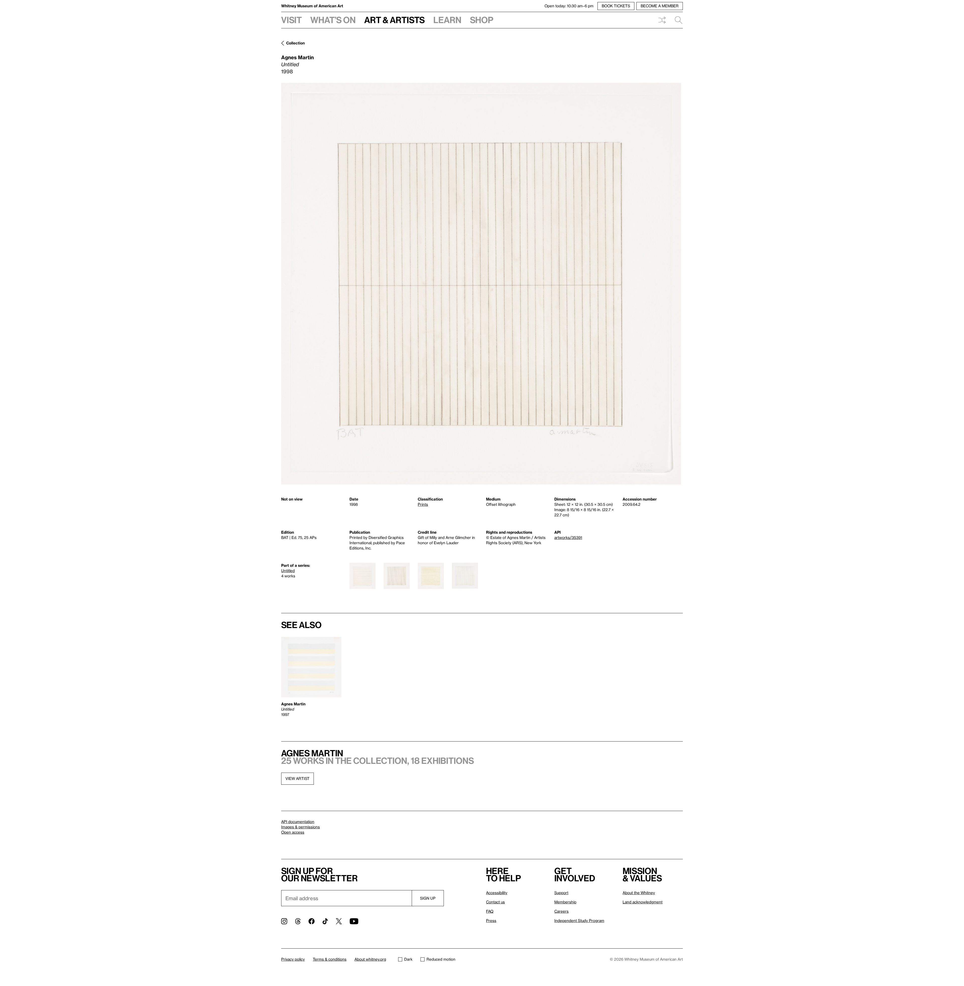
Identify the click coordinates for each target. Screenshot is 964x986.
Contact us (495, 902)
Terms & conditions (329, 959)
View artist (297, 778)
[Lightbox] (481, 283)
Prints (423, 504)
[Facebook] (312, 921)
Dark (408, 959)
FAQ (489, 911)
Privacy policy (293, 959)
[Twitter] (339, 921)
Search (676, 20)
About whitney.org (370, 959)
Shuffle (662, 20)
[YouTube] (354, 921)
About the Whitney (639, 892)
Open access (292, 832)
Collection (295, 43)
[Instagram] (284, 921)
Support (561, 892)
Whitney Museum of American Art (312, 6)
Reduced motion (441, 959)
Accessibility (496, 892)
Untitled (288, 570)
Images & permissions (300, 827)
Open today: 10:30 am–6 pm (569, 6)
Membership (565, 902)
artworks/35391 (568, 537)
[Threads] (298, 921)
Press (491, 920)
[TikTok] (325, 921)
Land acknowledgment (642, 902)
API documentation (297, 821)
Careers (561, 911)
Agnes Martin (297, 57)
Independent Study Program (579, 920)
